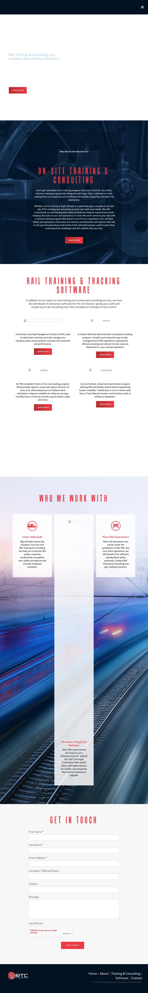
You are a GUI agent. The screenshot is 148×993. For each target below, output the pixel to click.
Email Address (38, 857)
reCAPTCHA (36, 923)
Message (34, 897)
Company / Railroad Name (44, 870)
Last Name (36, 844)
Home (93, 973)
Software (122, 978)
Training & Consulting (125, 973)
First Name (36, 831)
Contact (136, 978)
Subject (33, 883)
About (104, 973)
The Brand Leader (135, 982)
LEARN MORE (18, 90)
